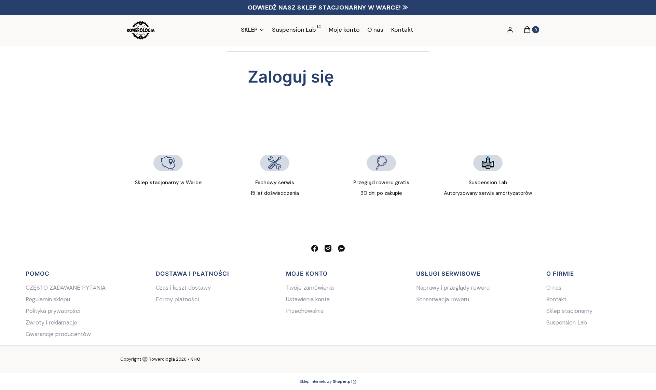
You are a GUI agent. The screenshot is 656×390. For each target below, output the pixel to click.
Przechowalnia (305, 311)
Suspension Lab (567, 322)
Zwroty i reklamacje (51, 322)
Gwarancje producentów (58, 334)
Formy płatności (177, 299)
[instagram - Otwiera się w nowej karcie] (328, 248)
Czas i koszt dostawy (183, 287)
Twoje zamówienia (310, 287)
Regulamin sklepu (48, 299)
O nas (553, 287)
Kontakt (556, 299)
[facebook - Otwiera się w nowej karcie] (315, 248)
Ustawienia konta (308, 299)
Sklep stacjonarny (569, 311)
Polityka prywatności (53, 311)
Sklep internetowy (326, 381)
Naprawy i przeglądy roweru (453, 287)
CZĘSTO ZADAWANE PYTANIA (66, 287)
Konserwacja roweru (442, 299)
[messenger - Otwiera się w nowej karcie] (341, 248)
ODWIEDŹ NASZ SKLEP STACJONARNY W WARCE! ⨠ (328, 7)
